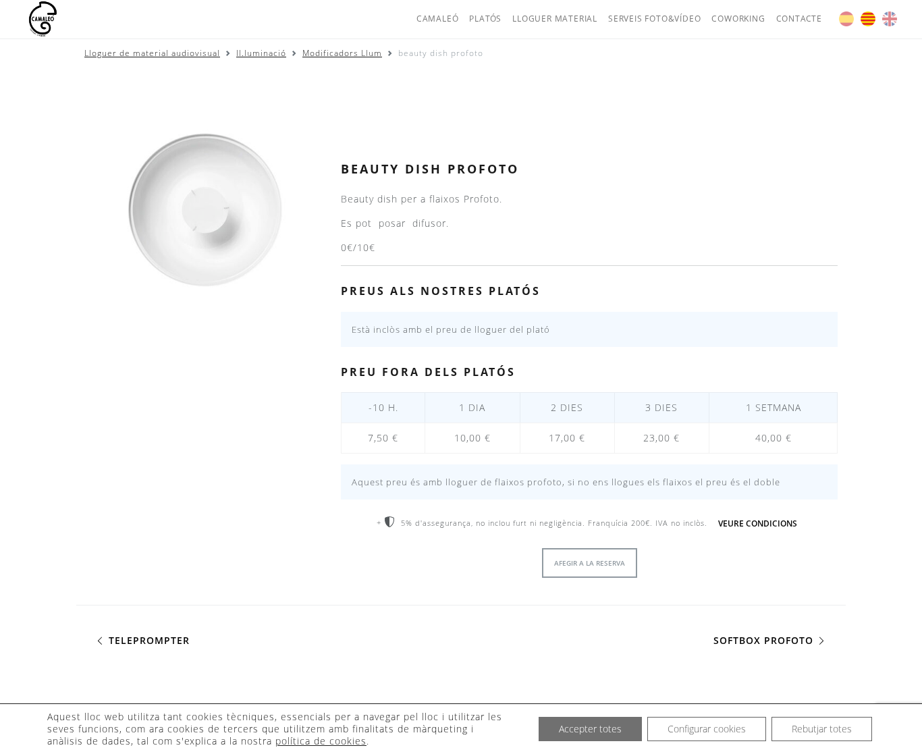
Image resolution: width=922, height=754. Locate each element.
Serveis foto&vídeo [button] (654, 18)
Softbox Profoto (765, 640)
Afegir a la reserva (589, 563)
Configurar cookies (707, 728)
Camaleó (437, 18)
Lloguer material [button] (554, 18)
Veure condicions (757, 523)
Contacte (799, 18)
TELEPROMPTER (147, 640)
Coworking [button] (738, 18)
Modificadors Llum (342, 53)
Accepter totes (590, 728)
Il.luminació (261, 53)
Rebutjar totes (822, 728)
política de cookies (321, 740)
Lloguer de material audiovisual (152, 53)
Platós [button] (485, 18)
